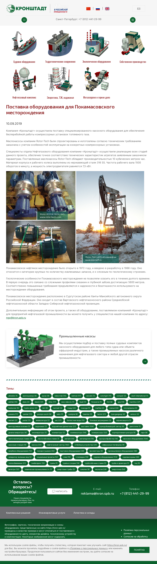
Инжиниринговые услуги (52, 512)
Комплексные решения (18, 512)
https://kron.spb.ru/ (117, 545)
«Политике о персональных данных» (88, 548)
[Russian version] (98, 8)
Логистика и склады (84, 512)
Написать (61, 491)
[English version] (107, 8)
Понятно (139, 550)
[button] (24, 20)
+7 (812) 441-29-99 (89, 19)
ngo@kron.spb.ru (16, 317)
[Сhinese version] (88, 8)
